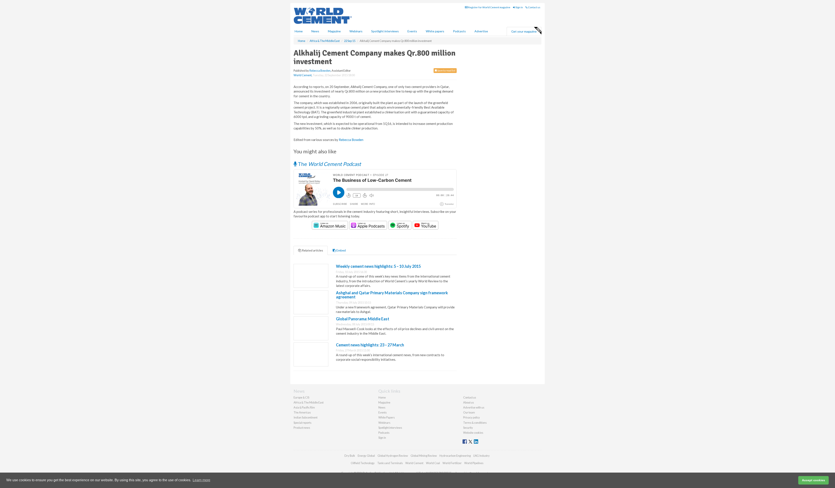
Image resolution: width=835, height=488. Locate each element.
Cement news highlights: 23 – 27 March (370, 344)
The (329, 164)
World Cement (303, 75)
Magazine (334, 31)
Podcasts (459, 31)
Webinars (355, 31)
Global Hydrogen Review (392, 455)
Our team (469, 412)
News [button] (315, 31)
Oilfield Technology (363, 463)
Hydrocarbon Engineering (455, 455)
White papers (435, 31)
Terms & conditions (475, 422)
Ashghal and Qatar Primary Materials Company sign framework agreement (392, 294)
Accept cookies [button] (813, 480)
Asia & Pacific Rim (304, 407)
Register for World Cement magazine (489, 7)
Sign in (519, 7)
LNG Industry (481, 455)
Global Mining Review (424, 455)
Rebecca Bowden (320, 70)
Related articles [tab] (312, 250)
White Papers (386, 417)
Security (468, 427)
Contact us (534, 7)
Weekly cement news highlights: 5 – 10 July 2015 (378, 266)
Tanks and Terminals (390, 463)
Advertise (481, 31)
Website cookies (473, 432)
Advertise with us (473, 407)
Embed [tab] (341, 250)
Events (412, 31)
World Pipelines (473, 463)
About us (468, 402)
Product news (302, 427)
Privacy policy (471, 417)
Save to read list (446, 70)
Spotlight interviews (385, 31)
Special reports (302, 422)
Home (299, 31)
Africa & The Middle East (309, 402)
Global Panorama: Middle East (362, 318)
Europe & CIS (301, 397)
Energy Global (366, 455)
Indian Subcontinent (305, 417)
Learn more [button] (201, 480)
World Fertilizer (452, 463)
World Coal (433, 463)
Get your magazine (524, 31)
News (381, 407)
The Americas (302, 412)
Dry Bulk (349, 455)
